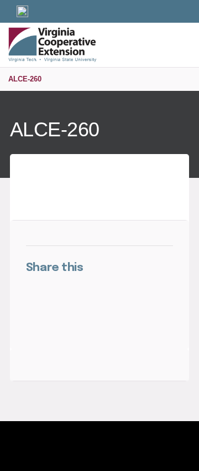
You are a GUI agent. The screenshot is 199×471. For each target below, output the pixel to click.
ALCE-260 (24, 79)
